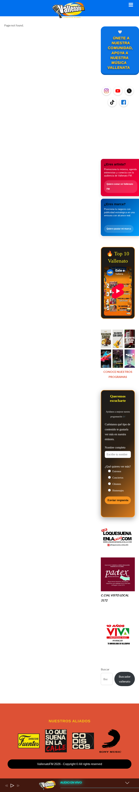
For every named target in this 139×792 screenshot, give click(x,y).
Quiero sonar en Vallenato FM (120, 186)
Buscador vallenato (125, 679)
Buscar (105, 669)
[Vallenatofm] (69, 16)
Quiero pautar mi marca (119, 229)
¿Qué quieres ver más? (118, 466)
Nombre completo (115, 447)
